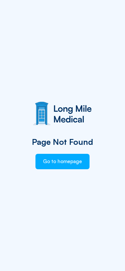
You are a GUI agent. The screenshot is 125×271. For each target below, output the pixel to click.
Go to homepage (62, 161)
